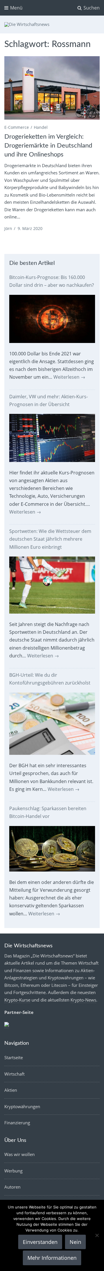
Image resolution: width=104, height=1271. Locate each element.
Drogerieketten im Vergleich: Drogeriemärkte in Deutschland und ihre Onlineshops (48, 145)
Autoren (12, 1187)
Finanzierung (17, 1122)
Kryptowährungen (22, 1106)
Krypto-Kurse (17, 1000)
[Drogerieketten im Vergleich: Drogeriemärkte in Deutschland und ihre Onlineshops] (52, 88)
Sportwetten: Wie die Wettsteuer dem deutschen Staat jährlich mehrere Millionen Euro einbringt (50, 539)
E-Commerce (16, 127)
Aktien (10, 1090)
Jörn (8, 228)
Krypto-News (83, 1000)
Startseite (13, 1057)
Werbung (13, 1171)
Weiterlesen (69, 377)
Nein (75, 1241)
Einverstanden (40, 1241)
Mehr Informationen (52, 1257)
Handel (41, 127)
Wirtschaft (14, 1074)
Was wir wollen (19, 1154)
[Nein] (97, 1235)
